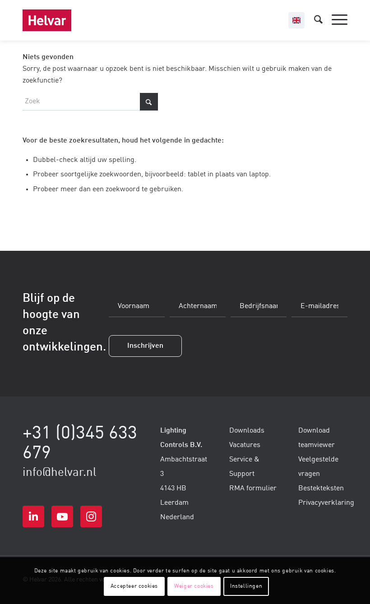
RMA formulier (253, 488)
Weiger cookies (193, 586)
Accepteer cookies (134, 586)
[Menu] (335, 20)
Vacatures (244, 445)
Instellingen (246, 586)
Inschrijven (145, 346)
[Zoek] (314, 20)
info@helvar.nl (60, 473)
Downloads (246, 430)
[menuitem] (314, 20)
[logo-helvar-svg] (47, 20)
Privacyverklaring (326, 503)
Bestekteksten (321, 488)
